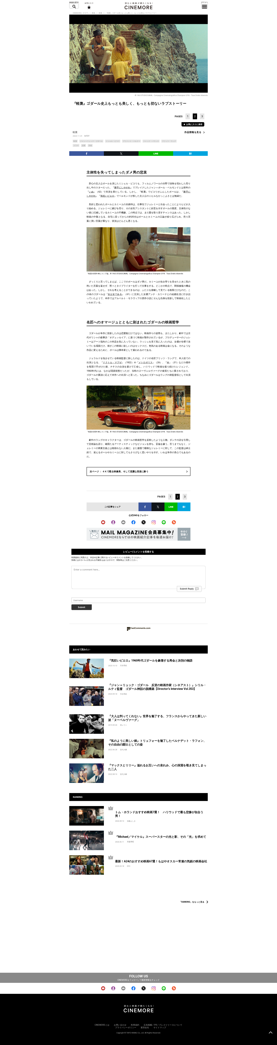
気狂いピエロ (107, 196)
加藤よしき (131, 821)
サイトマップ (160, 1027)
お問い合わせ (120, 1025)
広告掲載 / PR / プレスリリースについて (163, 1025)
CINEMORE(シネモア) (80, 13)
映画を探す (74, 5)
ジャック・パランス (151, 141)
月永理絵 (123, 666)
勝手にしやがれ (122, 187)
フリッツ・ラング (169, 141)
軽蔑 (100, 13)
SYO (128, 866)
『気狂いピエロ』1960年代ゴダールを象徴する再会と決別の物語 (150, 660)
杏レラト (123, 725)
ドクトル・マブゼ (112, 362)
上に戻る (270, 1033)
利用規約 (75, 557)
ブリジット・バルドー (131, 141)
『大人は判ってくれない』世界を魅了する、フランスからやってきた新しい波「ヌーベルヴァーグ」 (157, 718)
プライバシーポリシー (125, 1027)
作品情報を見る (192, 132)
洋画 (90, 146)
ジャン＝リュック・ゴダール (91, 141)
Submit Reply (187, 588)
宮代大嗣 (123, 750)
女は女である (115, 294)
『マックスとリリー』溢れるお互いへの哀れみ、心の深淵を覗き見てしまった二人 (157, 767)
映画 (93, 13)
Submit (81, 607)
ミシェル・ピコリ (113, 141)
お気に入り (89, 5)
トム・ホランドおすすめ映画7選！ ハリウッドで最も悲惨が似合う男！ (159, 814)
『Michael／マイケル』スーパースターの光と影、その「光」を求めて (160, 836)
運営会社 (145, 1027)
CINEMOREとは (102, 1025)
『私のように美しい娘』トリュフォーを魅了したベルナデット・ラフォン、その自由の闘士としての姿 (157, 742)
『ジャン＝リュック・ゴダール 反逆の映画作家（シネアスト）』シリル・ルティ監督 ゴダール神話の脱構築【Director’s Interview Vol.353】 (157, 687)
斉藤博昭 (130, 842)
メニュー (204, 5)
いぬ (91, 191)
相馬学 (87, 136)
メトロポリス (145, 362)
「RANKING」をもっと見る (191, 902)
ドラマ (76, 146)
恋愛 (83, 146)
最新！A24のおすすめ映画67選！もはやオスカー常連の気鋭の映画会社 (161, 861)
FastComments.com (140, 628)
